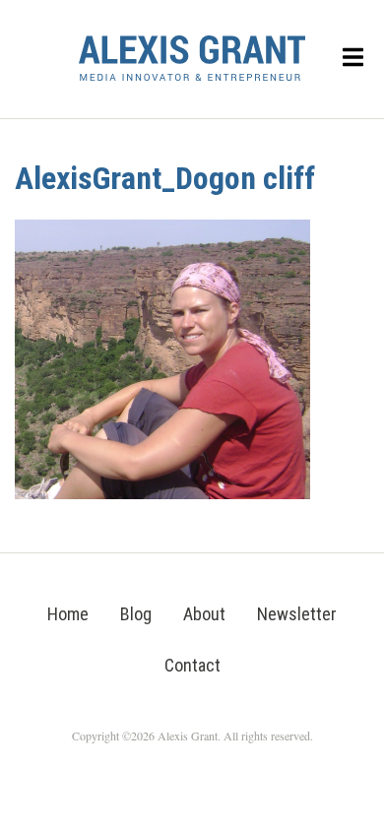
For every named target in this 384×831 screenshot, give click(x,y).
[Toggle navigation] (353, 58)
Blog (136, 614)
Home (68, 614)
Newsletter (297, 614)
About (204, 614)
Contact (192, 665)
